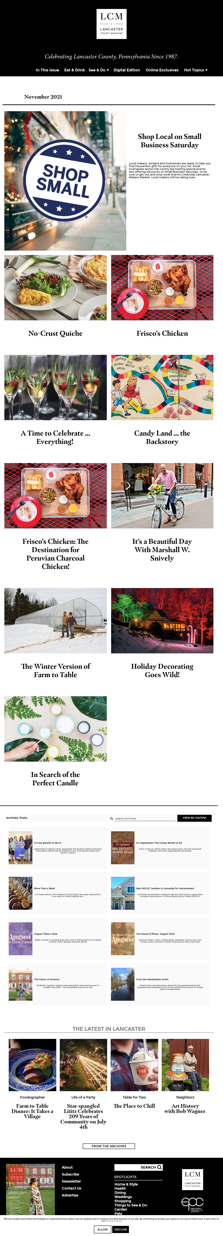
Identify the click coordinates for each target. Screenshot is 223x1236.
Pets (118, 1213)
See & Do (97, 70)
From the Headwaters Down (152, 979)
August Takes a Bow (45, 934)
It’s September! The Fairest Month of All (159, 843)
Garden (120, 1209)
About (67, 1167)
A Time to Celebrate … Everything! (55, 437)
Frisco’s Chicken (162, 333)
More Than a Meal (44, 888)
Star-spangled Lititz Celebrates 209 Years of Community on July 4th (83, 1116)
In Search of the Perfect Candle (55, 778)
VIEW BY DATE (193, 817)
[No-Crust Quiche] (55, 287)
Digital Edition (127, 70)
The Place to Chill (134, 1106)
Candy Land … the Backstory (162, 437)
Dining (120, 1193)
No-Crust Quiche (55, 333)
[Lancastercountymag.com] (192, 1189)
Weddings (123, 1197)
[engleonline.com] (192, 1212)
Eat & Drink (74, 70)
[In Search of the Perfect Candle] (55, 729)
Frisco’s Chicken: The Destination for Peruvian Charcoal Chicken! (55, 554)
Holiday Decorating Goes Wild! (162, 670)
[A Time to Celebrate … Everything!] (55, 387)
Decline (120, 1229)
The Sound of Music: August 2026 (155, 934)
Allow (102, 1229)
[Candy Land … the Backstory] (162, 387)
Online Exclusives (162, 70)
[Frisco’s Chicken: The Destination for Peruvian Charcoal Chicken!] (55, 495)
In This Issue (47, 70)
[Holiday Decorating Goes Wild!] (162, 620)
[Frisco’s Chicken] (162, 287)
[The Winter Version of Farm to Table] (55, 620)
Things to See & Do (130, 1205)
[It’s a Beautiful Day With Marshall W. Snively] (162, 495)
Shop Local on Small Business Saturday (170, 140)
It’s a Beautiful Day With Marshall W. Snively (162, 549)
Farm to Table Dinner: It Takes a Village (32, 1111)
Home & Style (126, 1184)
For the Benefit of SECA (47, 843)
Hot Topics (194, 70)
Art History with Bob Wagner (185, 1108)
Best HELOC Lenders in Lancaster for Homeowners (165, 888)
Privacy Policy (113, 1221)
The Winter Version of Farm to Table (55, 670)
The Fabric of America (46, 979)
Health (120, 1188)
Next (218, 1072)
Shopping (122, 1201)
